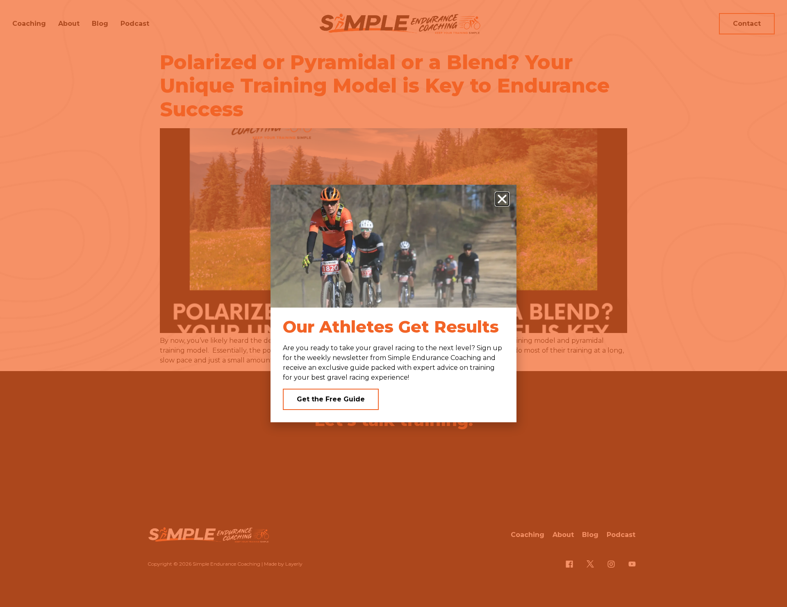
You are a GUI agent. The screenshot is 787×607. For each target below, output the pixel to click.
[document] (393, 303)
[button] (502, 199)
